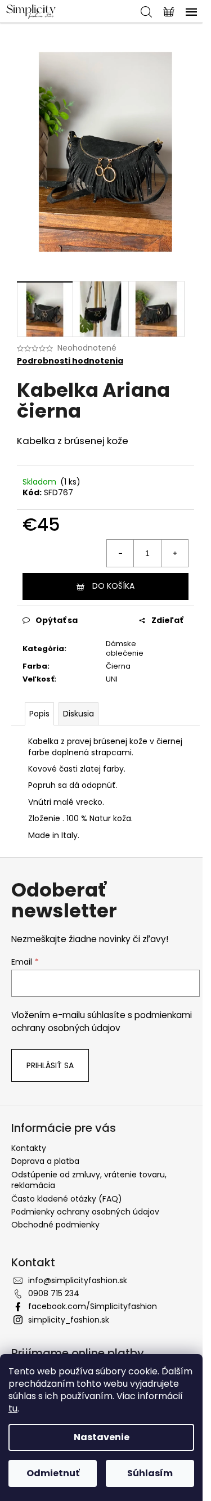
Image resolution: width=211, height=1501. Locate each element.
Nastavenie (101, 1437)
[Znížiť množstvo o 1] (120, 553)
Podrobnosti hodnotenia (70, 361)
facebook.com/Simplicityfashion (92, 1306)
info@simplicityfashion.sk (77, 1280)
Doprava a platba (45, 1161)
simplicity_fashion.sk (68, 1319)
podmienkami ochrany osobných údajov (101, 1021)
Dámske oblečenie (124, 648)
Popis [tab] (39, 713)
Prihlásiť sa (50, 1065)
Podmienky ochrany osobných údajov (85, 1211)
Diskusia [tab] (78, 713)
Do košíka (113, 586)
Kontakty (28, 1148)
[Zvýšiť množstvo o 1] (174, 553)
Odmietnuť (52, 1473)
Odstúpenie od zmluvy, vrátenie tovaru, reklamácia (89, 1180)
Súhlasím (150, 1473)
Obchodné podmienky (55, 1224)
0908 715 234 (53, 1293)
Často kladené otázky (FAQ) (66, 1198)
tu (12, 1408)
